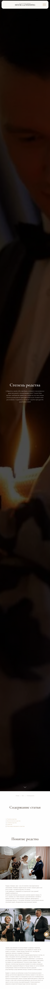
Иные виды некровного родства (16, 826)
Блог (23, 795)
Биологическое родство (14, 821)
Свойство (9, 824)
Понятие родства (12, 819)
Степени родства (12, 822)
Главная (17, 795)
